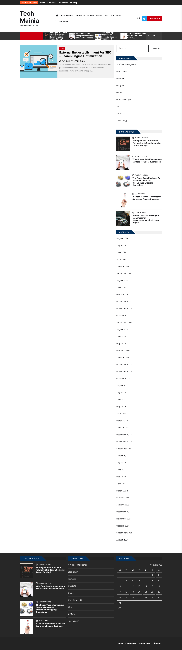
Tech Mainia (29, 17)
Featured (120, 78)
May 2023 (121, 406)
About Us (51, 2)
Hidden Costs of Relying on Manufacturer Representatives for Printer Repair (145, 219)
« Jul (118, 607)
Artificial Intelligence (126, 64)
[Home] (57, 15)
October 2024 (123, 315)
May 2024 (121, 343)
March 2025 (122, 294)
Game (119, 92)
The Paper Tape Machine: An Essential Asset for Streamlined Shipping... (109, 37)
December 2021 (123, 511)
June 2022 (121, 469)
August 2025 (122, 280)
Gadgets (80, 15)
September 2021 (124, 532)
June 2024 (121, 336)
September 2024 (124, 322)
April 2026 (121, 259)
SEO (106, 15)
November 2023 (124, 371)
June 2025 (121, 287)
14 (146, 586)
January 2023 (122, 427)
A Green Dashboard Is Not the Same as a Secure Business (146, 197)
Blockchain (67, 15)
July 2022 (121, 462)
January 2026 (122, 266)
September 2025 (124, 273)
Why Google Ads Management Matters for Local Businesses (85, 35)
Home (42, 2)
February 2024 (123, 350)
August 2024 (122, 329)
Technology (61, 21)
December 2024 (124, 301)
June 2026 (121, 252)
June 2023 (121, 399)
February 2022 (123, 497)
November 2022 (124, 441)
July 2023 (121, 392)
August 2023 (122, 385)
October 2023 (123, 378)
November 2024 (124, 308)
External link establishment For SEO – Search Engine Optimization (85, 54)
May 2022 (121, 476)
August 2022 (122, 455)
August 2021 (122, 540)
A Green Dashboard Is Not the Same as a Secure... (136, 35)
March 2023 (122, 420)
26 (132, 597)
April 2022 (121, 483)
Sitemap (73, 2)
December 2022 (124, 434)
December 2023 (124, 364)
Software (116, 15)
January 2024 (122, 357)
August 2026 (122, 238)
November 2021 (123, 518)
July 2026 (121, 245)
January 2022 (122, 504)
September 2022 (124, 448)
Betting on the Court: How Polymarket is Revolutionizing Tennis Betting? (58, 36)
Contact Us (63, 2)
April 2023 (121, 413)
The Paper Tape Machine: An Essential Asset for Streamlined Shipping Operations (146, 181)
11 (126, 586)
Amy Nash (66, 61)
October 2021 (122, 526)
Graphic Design (94, 15)
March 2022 (122, 490)
